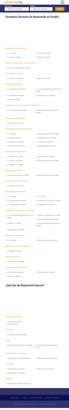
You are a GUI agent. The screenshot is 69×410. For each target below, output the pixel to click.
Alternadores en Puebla (16, 201)
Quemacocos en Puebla (46, 95)
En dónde (32, 6)
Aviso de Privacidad (36, 397)
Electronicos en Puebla (46, 156)
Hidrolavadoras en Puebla (47, 138)
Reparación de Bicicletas (17, 335)
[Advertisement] (34, 33)
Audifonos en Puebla (16, 78)
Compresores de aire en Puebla (49, 201)
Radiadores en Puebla (16, 230)
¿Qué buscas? (8, 6)
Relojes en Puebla (44, 57)
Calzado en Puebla (15, 251)
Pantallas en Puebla (15, 165)
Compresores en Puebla (17, 205)
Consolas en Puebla (15, 272)
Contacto (25, 397)
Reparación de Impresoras (47, 358)
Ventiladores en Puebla (46, 205)
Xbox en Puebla (14, 276)
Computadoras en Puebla (17, 110)
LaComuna (35, 404)
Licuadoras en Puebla (45, 142)
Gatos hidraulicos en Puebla (48, 219)
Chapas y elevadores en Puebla (49, 215)
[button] (62, 2)
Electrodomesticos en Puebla (48, 134)
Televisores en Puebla (16, 262)
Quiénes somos (14, 397)
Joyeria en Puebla (44, 53)
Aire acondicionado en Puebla (19, 68)
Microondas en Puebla (16, 146)
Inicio (6, 14)
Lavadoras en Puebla (16, 142)
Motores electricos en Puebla (48, 161)
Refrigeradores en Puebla (47, 146)
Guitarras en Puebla (15, 186)
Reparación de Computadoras (19, 358)
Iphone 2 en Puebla (15, 161)
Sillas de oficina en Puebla (47, 240)
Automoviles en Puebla (16, 89)
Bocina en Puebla (44, 78)
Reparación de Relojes (16, 373)
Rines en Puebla (14, 99)
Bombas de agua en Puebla (18, 175)
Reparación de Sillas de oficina (19, 384)
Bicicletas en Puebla (15, 123)
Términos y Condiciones (52, 397)
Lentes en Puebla (14, 57)
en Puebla (12, 53)
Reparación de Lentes (45, 369)
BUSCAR (60, 9)
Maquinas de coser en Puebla (48, 175)
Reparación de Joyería (16, 369)
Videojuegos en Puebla (46, 272)
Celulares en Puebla (15, 156)
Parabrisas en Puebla (16, 95)
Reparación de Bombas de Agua (20, 345)
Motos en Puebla (14, 223)
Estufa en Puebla (14, 138)
